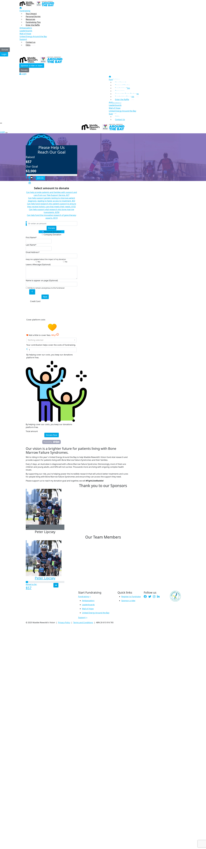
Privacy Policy (64, 622)
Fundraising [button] (83, 596)
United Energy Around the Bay (33, 36)
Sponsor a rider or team (32, 65)
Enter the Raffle (33, 25)
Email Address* (33, 252)
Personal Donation (52, 231)
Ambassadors (88, 600)
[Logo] (37, 3)
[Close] (6, 132)
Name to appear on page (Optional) (42, 280)
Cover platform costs (36, 319)
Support (23, 39)
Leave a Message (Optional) (38, 264)
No (66, 262)
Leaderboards (26, 30)
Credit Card (35, 301)
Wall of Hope (25, 33)
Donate (5, 49)
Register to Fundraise (131, 596)
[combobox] (51, 340)
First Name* (31, 237)
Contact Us (120, 119)
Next (45, 296)
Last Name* (31, 245)
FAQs (28, 45)
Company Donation (52, 234)
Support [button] (82, 617)
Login (4, 54)
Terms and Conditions (83, 622)
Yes (38, 262)
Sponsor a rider (128, 600)
